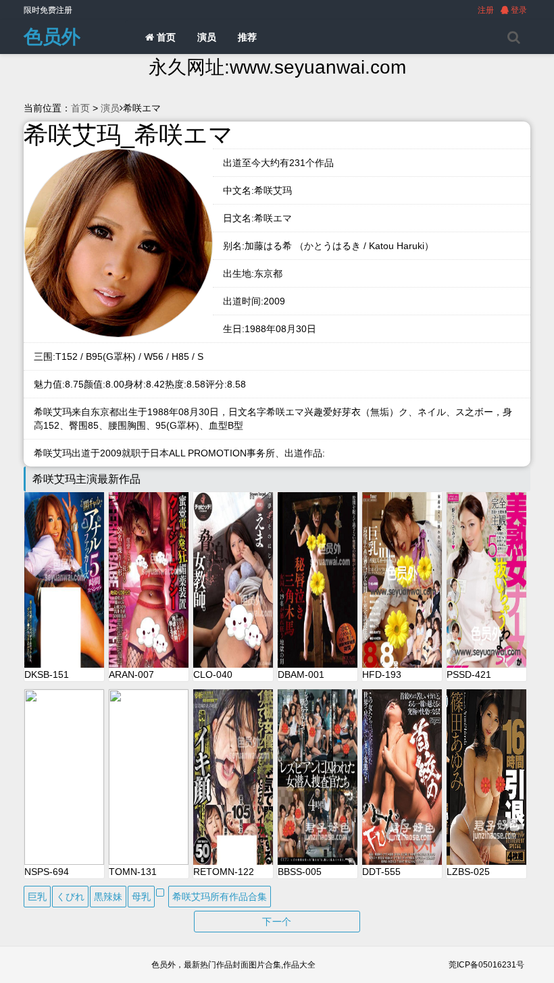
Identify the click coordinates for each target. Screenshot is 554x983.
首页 (165, 37)
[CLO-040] (233, 580)
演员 (206, 37)
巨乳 (37, 896)
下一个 (277, 921)
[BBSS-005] (317, 777)
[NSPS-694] (64, 777)
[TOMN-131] (148, 777)
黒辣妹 (108, 896)
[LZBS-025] (486, 777)
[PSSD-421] (486, 580)
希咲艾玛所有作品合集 (219, 896)
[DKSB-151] (64, 580)
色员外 (52, 36)
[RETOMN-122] (233, 777)
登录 (518, 10)
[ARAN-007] (148, 580)
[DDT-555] (402, 777)
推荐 (247, 37)
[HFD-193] (402, 580)
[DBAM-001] (317, 580)
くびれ (70, 896)
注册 (486, 10)
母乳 (141, 896)
